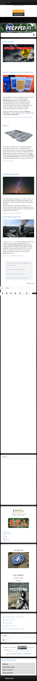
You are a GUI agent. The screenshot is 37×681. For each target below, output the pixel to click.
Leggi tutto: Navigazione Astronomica (12, 213)
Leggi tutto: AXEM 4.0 (8, 161)
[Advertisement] (18, 373)
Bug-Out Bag (13, 98)
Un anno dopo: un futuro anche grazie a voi (17, 278)
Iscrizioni (5, 536)
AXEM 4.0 (6, 125)
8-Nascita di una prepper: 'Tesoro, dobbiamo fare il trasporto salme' (18, 264)
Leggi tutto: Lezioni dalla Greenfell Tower (13, 255)
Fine (29, 294)
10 (17, 294)
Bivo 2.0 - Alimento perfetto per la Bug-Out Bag (18, 72)
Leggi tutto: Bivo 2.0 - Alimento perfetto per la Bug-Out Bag (17, 117)
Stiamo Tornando (8, 41)
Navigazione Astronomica (11, 174)
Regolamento (6, 540)
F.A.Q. (4, 535)
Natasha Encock (11, 241)
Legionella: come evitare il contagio (15, 273)
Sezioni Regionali (7, 533)
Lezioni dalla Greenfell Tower (12, 216)
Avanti (23, 294)
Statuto (4, 538)
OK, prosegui (18, 11)
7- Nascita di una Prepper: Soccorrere (15, 269)
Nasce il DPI (6, 531)
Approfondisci (18, 14)
